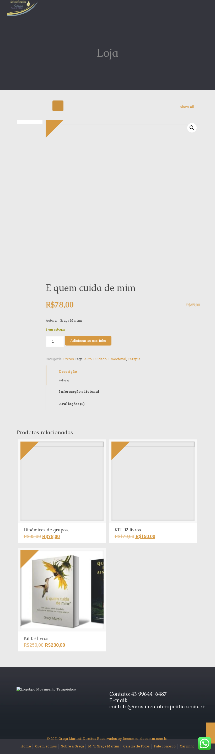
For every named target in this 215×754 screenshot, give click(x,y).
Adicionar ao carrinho (88, 340)
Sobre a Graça (72, 746)
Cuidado (100, 359)
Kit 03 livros (36, 638)
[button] (192, 127)
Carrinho (187, 746)
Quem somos (46, 746)
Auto (88, 359)
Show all (187, 106)
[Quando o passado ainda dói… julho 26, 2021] (210, 733)
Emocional (117, 359)
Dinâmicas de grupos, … (49, 530)
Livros (68, 359)
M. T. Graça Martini (103, 746)
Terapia (134, 359)
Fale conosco (165, 746)
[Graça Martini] (22, 8)
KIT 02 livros (128, 530)
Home (25, 746)
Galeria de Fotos (136, 746)
